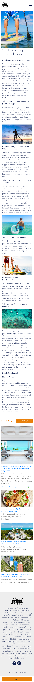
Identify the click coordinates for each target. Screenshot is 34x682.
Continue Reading (8, 487)
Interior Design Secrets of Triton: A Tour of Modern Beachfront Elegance (16, 468)
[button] (30, 5)
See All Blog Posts (24, 421)
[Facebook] (14, 663)
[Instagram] (19, 663)
